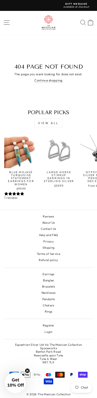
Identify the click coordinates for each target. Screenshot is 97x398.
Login (48, 332)
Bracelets (48, 286)
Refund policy (48, 260)
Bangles (48, 280)
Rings (48, 311)
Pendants (48, 299)
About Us (48, 222)
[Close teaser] (27, 370)
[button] (15, 382)
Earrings (48, 274)
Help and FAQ (48, 235)
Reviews (48, 216)
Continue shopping (48, 80)
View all (48, 123)
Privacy (48, 241)
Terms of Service (48, 254)
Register (48, 325)
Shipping (49, 247)
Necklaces (48, 292)
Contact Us (48, 229)
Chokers (48, 305)
